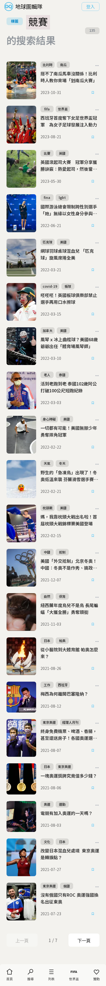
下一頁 (84, 940)
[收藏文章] (92, 92)
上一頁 (22, 940)
